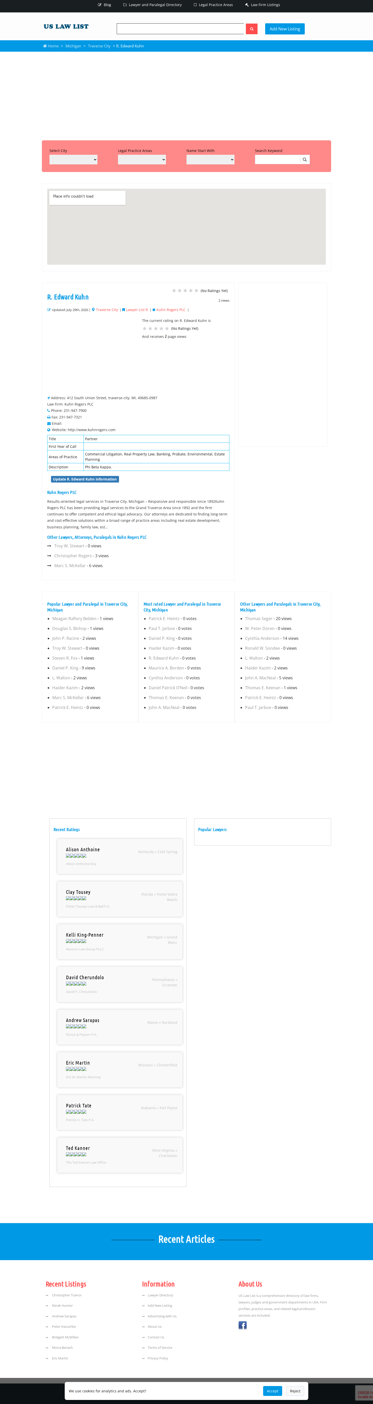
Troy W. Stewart (69, 546)
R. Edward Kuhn (164, 658)
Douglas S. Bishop (69, 628)
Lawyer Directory (160, 1295)
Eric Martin (59, 1358)
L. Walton (61, 678)
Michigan (73, 45)
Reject (295, 1391)
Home (53, 45)
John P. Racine (65, 638)
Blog (107, 4)
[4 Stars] (190, 290)
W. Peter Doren (260, 628)
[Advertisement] (186, 94)
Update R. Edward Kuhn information (85, 479)
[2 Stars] (179, 290)
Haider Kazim (65, 687)
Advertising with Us (162, 1316)
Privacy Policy (158, 1358)
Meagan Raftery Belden (74, 618)
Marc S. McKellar (70, 565)
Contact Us (156, 1337)
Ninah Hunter (62, 1305)
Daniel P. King (65, 668)
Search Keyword (268, 150)
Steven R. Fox (64, 658)
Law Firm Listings (265, 4)
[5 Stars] (196, 290)
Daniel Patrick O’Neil (168, 687)
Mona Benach (62, 1347)
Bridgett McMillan (65, 1337)
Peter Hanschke (63, 1326)
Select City (58, 150)
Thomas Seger (259, 618)
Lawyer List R (137, 309)
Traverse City (99, 45)
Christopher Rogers (73, 556)
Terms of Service (160, 1347)
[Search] (252, 29)
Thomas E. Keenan (166, 697)
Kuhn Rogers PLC (171, 309)
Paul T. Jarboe (162, 628)
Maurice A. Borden (166, 668)
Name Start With (201, 150)
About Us (155, 1326)
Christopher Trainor (66, 1295)
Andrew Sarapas (63, 1316)
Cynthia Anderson (166, 678)
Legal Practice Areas (215, 4)
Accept (272, 1391)
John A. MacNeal (164, 707)
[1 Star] (174, 290)
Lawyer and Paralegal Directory (155, 4)
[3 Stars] (185, 290)
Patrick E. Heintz (67, 707)
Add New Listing (285, 29)
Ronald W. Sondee (262, 648)
